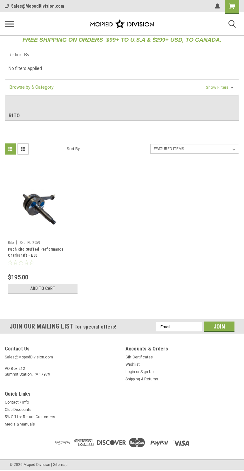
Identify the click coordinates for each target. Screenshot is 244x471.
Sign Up (146, 372)
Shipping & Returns (141, 379)
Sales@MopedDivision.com (37, 6)
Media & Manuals (20, 424)
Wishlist (132, 364)
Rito (11, 242)
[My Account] (217, 6)
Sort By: (74, 148)
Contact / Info (17, 402)
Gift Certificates (139, 357)
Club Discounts (18, 409)
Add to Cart (42, 288)
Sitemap (60, 464)
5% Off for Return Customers (30, 417)
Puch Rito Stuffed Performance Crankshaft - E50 (36, 252)
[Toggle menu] (9, 23)
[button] (122, 87)
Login (130, 372)
